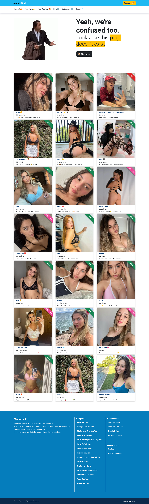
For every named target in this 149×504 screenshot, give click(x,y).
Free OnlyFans (113, 431)
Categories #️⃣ (67, 9)
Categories (81, 419)
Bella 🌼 (19, 112)
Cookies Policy (24, 501)
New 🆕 (56, 9)
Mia (58, 253)
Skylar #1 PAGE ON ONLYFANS (111, 112)
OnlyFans (82, 422)
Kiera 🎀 (60, 206)
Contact (111, 449)
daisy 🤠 (60, 159)
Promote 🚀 (129, 3)
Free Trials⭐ (30, 9)
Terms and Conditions (33, 501)
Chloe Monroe (21, 347)
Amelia (101, 253)
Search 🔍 (80, 9)
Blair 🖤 (102, 159)
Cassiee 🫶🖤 (63, 112)
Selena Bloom (104, 394)
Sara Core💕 (104, 347)
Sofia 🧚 (19, 394)
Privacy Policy (17, 501)
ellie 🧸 (19, 300)
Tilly (17, 206)
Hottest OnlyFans (115, 435)
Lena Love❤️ (21, 253)
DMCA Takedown (115, 453)
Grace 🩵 (61, 347)
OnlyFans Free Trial (115, 427)
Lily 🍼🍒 (61, 394)
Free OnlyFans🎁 (44, 9)
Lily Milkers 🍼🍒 (23, 159)
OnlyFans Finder (114, 422)
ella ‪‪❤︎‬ (101, 300)
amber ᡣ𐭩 (60, 300)
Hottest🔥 (18, 9)
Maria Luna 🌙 (104, 206)
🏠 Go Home (84, 54)
